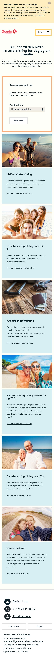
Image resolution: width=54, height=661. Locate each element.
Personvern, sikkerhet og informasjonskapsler (17, 636)
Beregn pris (18, 121)
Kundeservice (21, 616)
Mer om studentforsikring (18, 574)
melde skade (16, 15)
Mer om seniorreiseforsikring (19, 496)
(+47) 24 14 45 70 (23, 609)
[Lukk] (49, 3)
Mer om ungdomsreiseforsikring (20, 268)
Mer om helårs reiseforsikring (19, 194)
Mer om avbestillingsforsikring (20, 343)
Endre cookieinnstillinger (17, 648)
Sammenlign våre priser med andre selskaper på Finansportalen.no (23, 643)
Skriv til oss (20, 601)
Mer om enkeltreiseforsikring (19, 424)
